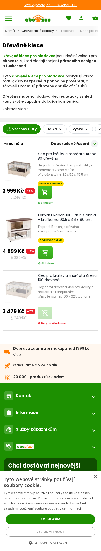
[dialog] (50, 511)
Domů (10, 31)
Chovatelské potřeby (37, 31)
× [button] (95, 477)
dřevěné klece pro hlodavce (38, 76)
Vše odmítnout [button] (50, 531)
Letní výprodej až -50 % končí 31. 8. (50, 5)
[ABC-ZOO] (38, 18)
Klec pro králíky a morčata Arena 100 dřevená (67, 277)
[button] (50, 542)
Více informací (70, 508)
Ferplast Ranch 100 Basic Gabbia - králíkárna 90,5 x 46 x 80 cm (67, 217)
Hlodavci (67, 31)
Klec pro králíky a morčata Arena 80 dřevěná (67, 156)
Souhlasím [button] (50, 519)
